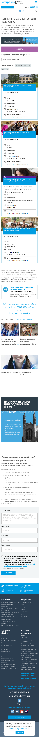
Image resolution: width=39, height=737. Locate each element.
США (22, 604)
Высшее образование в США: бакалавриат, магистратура (28, 669)
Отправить (8, 573)
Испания (23, 619)
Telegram (19, 704)
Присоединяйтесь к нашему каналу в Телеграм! (21, 288)
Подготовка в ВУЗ (6, 619)
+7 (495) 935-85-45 (23, 307)
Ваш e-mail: (5, 535)
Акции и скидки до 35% (29, 590)
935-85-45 (31, 7)
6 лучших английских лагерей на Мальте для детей (27, 645)
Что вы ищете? (6, 510)
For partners (4, 649)
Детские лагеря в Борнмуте (24, 319)
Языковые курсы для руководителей (7, 605)
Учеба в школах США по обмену (8, 622)
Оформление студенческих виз (10, 654)
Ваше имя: (5, 526)
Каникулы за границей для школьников (9, 609)
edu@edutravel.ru (19, 696)
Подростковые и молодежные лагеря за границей (10, 613)
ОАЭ (22, 614)
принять (19, 732)
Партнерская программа (8, 643)
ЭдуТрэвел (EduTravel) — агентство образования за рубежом (19, 687)
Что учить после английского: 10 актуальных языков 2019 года (29, 659)
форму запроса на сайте (19, 313)
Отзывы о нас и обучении (8, 640)
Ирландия (24, 616)
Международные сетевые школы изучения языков (28, 675)
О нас (3, 636)
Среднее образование (7, 617)
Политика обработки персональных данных (7, 659)
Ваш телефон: (6, 545)
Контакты (4, 11)
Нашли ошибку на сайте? (8, 668)
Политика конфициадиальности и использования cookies (8, 664)
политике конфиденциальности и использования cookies (17, 729)
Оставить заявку (19, 717)
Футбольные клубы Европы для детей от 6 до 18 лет (29, 664)
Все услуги (4, 656)
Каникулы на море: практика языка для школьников (29, 654)
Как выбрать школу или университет (28, 640)
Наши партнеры (6, 651)
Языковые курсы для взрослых (10, 602)
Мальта (23, 609)
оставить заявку (7, 7)
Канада (23, 607)
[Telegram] (20, 11)
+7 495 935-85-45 (19, 692)
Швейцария (24, 612)
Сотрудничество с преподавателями (6, 646)
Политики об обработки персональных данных (19, 565)
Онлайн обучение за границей (10, 625)
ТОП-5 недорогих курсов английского (28, 636)
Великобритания (26, 602)
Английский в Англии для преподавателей (28, 650)
